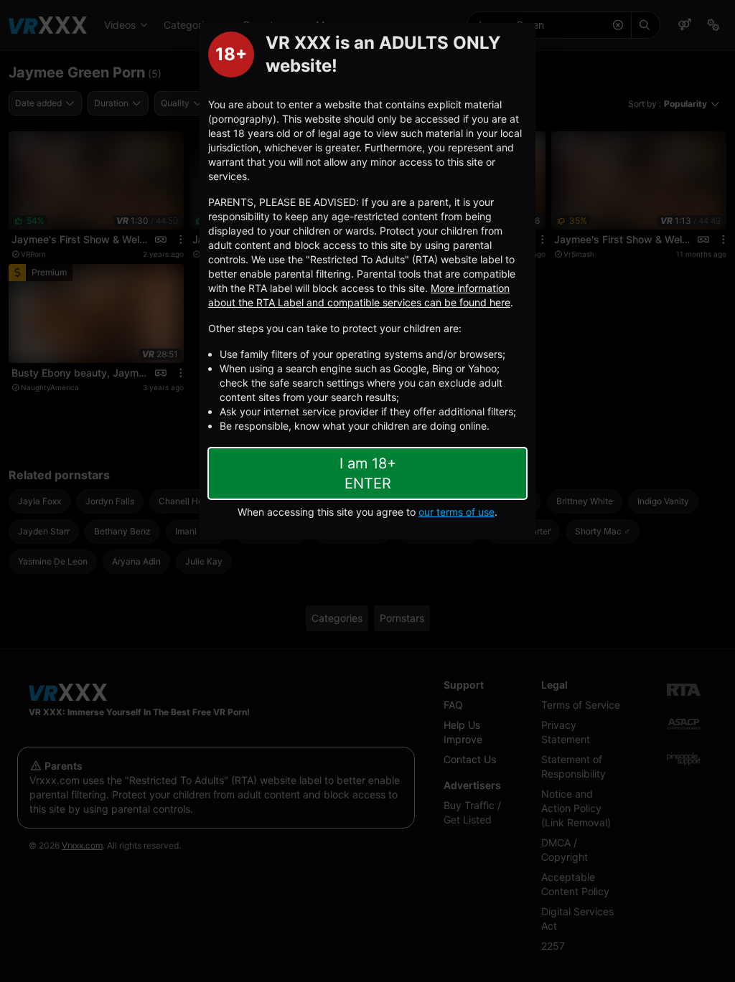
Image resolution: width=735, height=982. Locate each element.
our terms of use (456, 512)
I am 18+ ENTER (368, 473)
